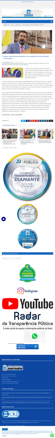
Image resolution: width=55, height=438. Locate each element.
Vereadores (25, 64)
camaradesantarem (8, 62)
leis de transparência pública (24, 422)
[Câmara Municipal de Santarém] (27, 13)
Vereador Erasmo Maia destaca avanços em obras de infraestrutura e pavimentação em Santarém (27, 3)
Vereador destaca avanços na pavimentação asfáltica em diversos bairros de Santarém (45, 141)
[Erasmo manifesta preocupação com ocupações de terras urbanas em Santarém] (27, 42)
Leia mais (17, 433)
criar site (10, 420)
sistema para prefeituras (19, 420)
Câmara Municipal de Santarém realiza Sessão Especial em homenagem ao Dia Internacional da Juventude (10, 141)
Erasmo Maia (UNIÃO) (33, 63)
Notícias (21, 64)
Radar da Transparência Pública (18, 425)
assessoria (35, 420)
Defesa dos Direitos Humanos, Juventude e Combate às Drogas (15, 63)
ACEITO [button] (5, 429)
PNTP (8, 425)
